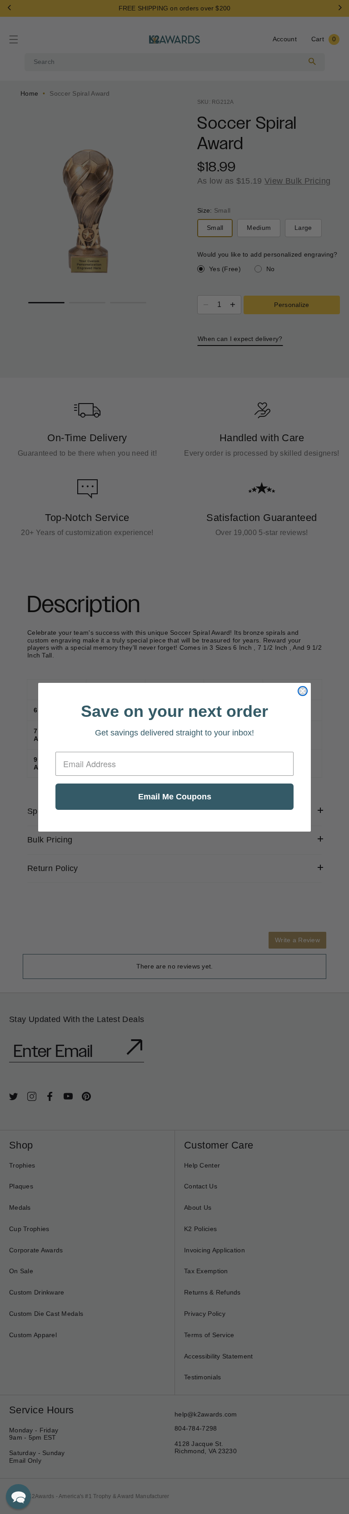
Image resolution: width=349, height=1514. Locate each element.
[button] (18, 1496)
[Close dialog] (302, 691)
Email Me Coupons (174, 796)
